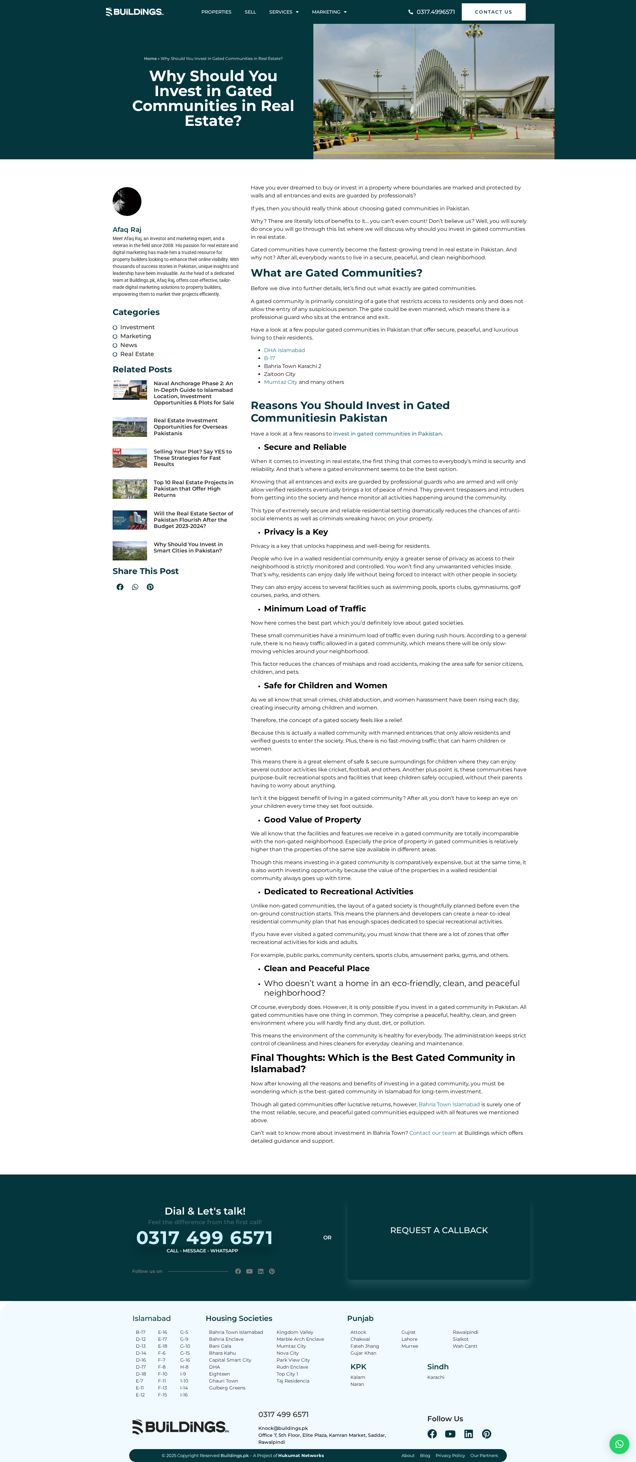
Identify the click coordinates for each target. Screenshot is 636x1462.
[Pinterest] (272, 1271)
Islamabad (151, 1318)
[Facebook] (238, 1271)
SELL (250, 12)
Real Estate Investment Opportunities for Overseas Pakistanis (190, 426)
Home (150, 58)
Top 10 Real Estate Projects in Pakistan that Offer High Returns (194, 488)
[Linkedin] (260, 1271)
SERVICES (280, 12)
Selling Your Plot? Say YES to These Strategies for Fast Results (193, 457)
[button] (120, 587)
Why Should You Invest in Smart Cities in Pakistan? (188, 547)
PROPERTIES (216, 12)
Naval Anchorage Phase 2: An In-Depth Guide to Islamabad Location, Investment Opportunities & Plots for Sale (194, 393)
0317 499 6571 (283, 1414)
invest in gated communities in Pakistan (387, 434)
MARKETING (326, 12)
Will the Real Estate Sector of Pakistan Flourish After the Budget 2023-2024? (193, 519)
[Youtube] (249, 1271)
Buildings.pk (235, 1455)
